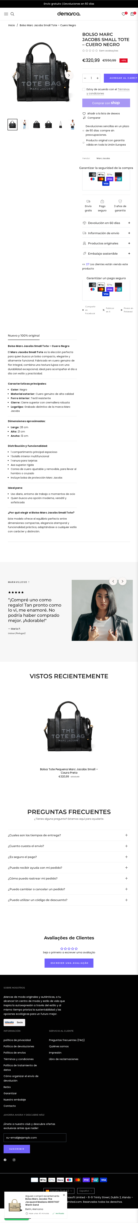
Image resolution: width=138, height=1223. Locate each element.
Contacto (10, 1106)
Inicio (11, 25)
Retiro (7, 1087)
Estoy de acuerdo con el (108, 91)
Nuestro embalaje (15, 1099)
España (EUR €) (59, 1191)
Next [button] (69, 75)
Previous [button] (16, 75)
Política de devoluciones (19, 1046)
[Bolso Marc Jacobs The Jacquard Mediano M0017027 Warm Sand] (13, 1205)
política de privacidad (17, 1040)
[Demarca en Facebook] (6, 1160)
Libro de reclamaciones (63, 1059)
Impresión (55, 1052)
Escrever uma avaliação (69, 963)
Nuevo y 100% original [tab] (24, 335)
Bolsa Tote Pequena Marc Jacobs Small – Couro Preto (69, 771)
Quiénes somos (59, 1046)
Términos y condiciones (19, 1059)
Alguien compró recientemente (42, 1200)
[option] (42, 73)
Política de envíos (15, 1052)
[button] (90, 50)
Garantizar (10, 1093)
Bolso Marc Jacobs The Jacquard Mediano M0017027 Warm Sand (42, 1201)
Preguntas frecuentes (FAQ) (67, 1040)
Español (84, 1191)
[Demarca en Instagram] (15, 1160)
